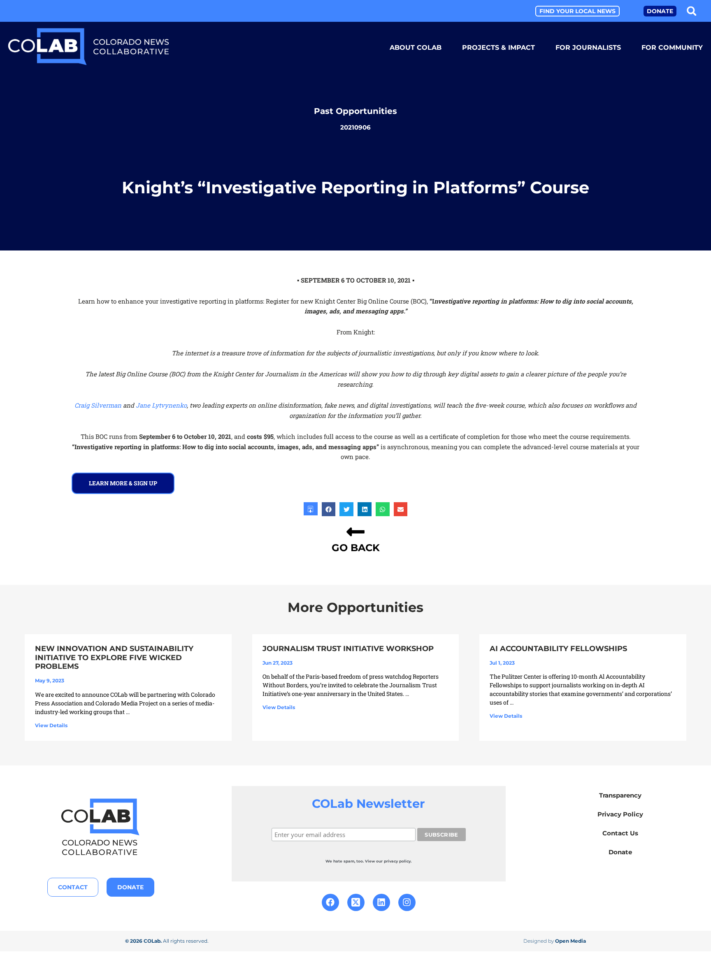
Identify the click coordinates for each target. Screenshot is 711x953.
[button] (691, 11)
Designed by (554, 941)
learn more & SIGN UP (123, 483)
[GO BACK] (355, 532)
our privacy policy (393, 861)
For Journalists (588, 47)
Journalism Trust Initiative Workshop (348, 648)
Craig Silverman (97, 405)
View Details (51, 725)
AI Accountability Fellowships (558, 648)
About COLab (415, 47)
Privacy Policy (620, 814)
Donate (620, 852)
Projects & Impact (498, 47)
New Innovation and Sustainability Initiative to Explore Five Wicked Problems (114, 657)
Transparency (620, 795)
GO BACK (356, 548)
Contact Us (620, 833)
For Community (672, 47)
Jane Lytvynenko (161, 405)
